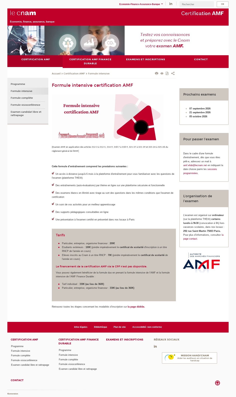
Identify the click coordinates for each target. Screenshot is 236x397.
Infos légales (80, 327)
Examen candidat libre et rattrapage (26, 113)
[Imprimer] (156, 74)
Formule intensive (99, 73)
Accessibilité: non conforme (147, 327)
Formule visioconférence (25, 104)
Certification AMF (74, 73)
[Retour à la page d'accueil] (32, 15)
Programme (18, 84)
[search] (197, 4)
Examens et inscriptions (124, 339)
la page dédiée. (136, 306)
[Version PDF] (167, 73)
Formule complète (22, 97)
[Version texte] (162, 73)
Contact (17, 380)
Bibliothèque (100, 327)
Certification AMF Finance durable (78, 341)
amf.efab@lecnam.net (195, 165)
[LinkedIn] (170, 3)
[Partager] (172, 74)
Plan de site (120, 327)
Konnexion (12, 394)
